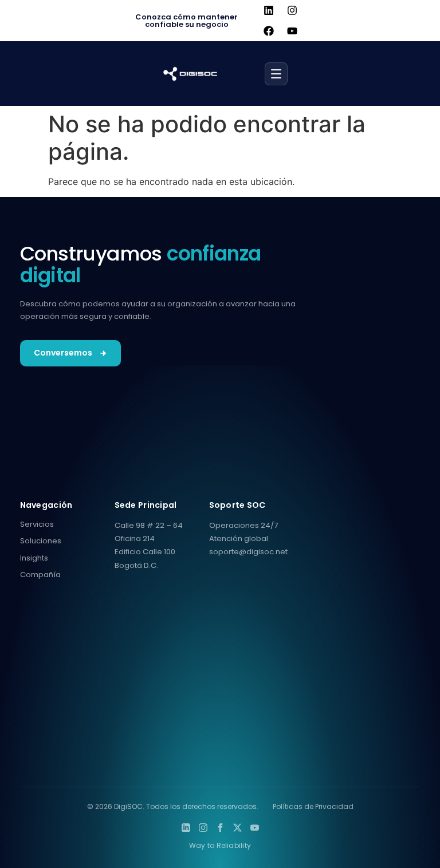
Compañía (40, 574)
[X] (237, 827)
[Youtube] (292, 31)
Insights (34, 558)
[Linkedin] (268, 10)
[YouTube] (254, 827)
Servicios (37, 524)
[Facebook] (268, 31)
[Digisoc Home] (190, 73)
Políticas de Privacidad (313, 806)
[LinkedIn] (186, 827)
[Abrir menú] (276, 73)
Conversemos (63, 352)
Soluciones (40, 540)
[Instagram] (292, 10)
